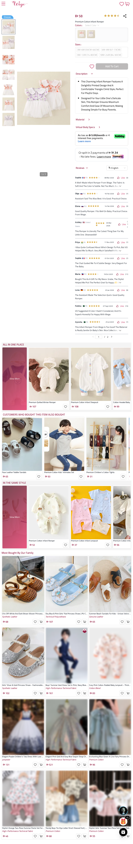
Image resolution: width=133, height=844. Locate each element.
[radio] (105, 15)
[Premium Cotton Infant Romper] (49, 512)
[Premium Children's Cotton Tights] (106, 444)
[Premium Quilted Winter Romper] (49, 374)
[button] (84, 73)
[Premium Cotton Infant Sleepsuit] (91, 374)
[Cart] (127, 4)
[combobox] (91, 25)
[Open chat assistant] (123, 811)
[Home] (20, 5)
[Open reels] (123, 832)
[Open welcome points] (123, 821)
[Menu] (3, 3)
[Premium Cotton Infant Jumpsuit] (91, 512)
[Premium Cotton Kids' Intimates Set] (64, 444)
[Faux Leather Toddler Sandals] (22, 444)
